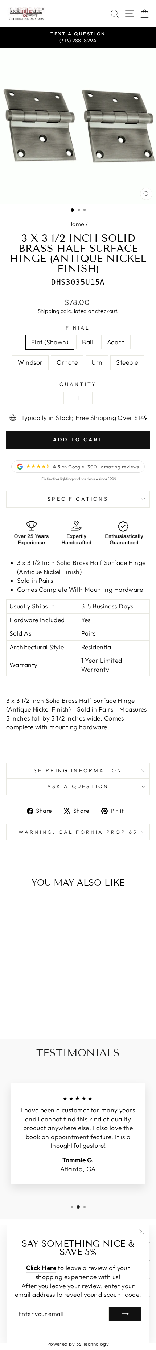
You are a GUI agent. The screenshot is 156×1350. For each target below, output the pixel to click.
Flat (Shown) (49, 342)
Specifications (78, 499)
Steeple (127, 362)
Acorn (116, 342)
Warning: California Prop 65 (78, 832)
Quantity (78, 384)
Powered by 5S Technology (78, 1344)
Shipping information (78, 770)
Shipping (49, 310)
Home (76, 224)
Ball (87, 342)
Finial (78, 327)
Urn (96, 362)
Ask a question (78, 786)
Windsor (30, 362)
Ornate (67, 362)
